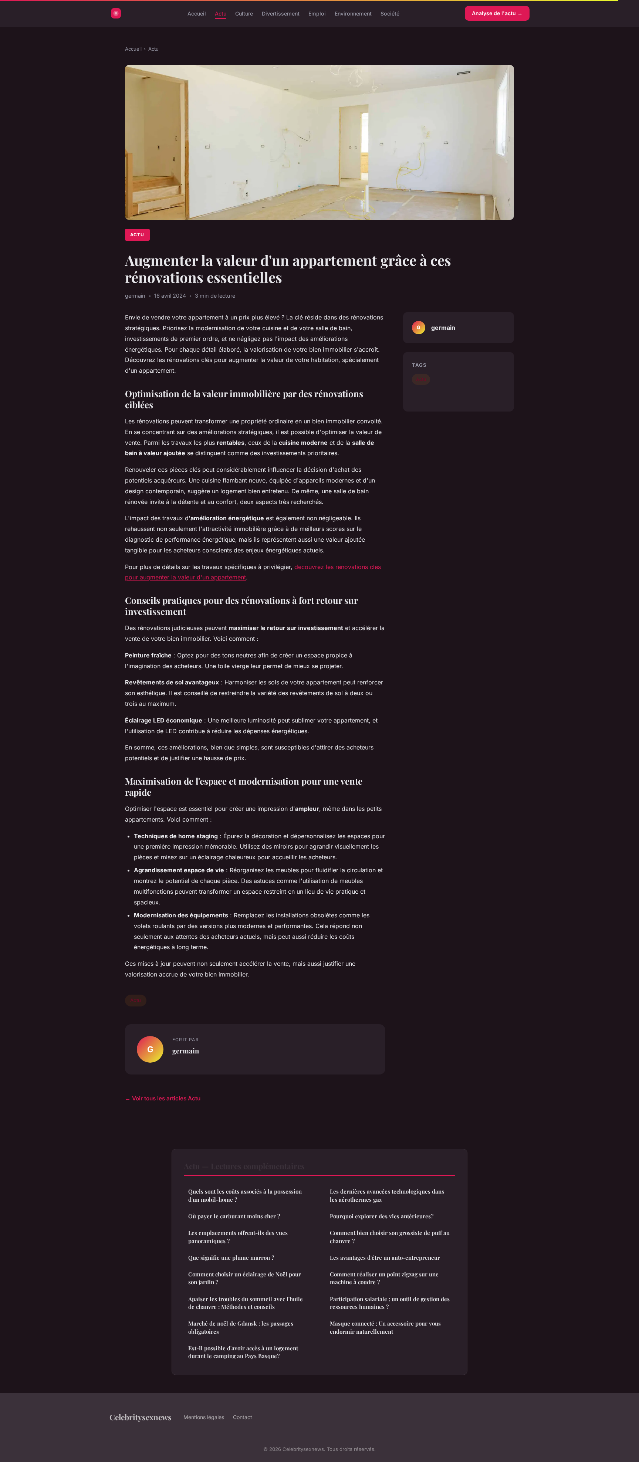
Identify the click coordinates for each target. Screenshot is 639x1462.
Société (390, 13)
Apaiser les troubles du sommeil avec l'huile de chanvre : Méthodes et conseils (245, 1302)
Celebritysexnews (140, 1417)
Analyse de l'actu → (497, 13)
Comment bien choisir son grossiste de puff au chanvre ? (390, 1236)
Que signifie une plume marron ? (231, 1257)
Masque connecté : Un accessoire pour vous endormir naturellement (385, 1327)
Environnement (353, 13)
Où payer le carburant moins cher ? (234, 1216)
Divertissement (281, 13)
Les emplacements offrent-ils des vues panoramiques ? (238, 1236)
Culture (244, 13)
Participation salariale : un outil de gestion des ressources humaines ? (390, 1302)
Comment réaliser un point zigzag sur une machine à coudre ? (384, 1278)
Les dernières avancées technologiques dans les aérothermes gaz (387, 1195)
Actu (220, 13)
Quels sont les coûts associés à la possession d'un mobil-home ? (245, 1195)
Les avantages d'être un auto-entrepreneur (385, 1257)
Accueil (196, 13)
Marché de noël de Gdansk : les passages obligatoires (240, 1327)
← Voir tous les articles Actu (162, 1098)
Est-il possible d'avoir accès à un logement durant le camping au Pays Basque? (243, 1352)
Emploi (317, 13)
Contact (242, 1417)
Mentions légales (203, 1417)
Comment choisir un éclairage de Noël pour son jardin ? (244, 1278)
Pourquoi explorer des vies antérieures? (381, 1216)
